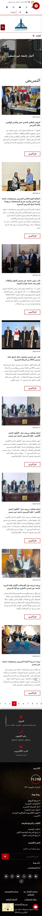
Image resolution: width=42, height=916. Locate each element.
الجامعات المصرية (32, 804)
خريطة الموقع (33, 801)
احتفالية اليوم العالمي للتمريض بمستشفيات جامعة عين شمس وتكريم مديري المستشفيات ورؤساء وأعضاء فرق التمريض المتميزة (21, 201)
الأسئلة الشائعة (11, 899)
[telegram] (26, 12)
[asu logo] (21, 24)
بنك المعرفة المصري (31, 807)
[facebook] (32, 7)
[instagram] (13, 7)
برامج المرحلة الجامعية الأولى (27, 832)
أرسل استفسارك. (21, 755)
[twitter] (26, 7)
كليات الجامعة (33, 829)
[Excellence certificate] (8, 907)
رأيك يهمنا (36, 863)
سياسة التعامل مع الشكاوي (31, 893)
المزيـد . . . (35, 816)
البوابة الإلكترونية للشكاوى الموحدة (25, 813)
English (13, 12)
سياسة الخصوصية (11, 891)
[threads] (20, 12)
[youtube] (20, 7)
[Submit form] (5, 856)
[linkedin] (6, 7)
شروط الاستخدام (21, 904)
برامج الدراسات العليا (31, 835)
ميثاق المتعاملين (30, 899)
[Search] (3, 27)
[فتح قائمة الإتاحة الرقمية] (36, 5)
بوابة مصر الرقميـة (31, 810)
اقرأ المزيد (32, 154)
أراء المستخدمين (34, 868)
